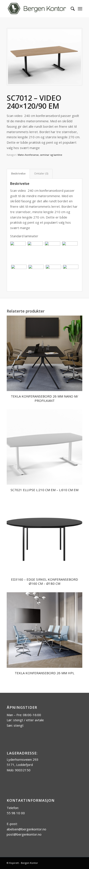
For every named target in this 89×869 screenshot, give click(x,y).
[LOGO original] (37, 8)
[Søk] (70, 8)
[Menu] (80, 8)
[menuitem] (70, 8)
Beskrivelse (18, 173)
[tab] (18, 174)
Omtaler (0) (41, 173)
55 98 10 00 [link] (16, 813)
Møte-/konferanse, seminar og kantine (40, 154)
